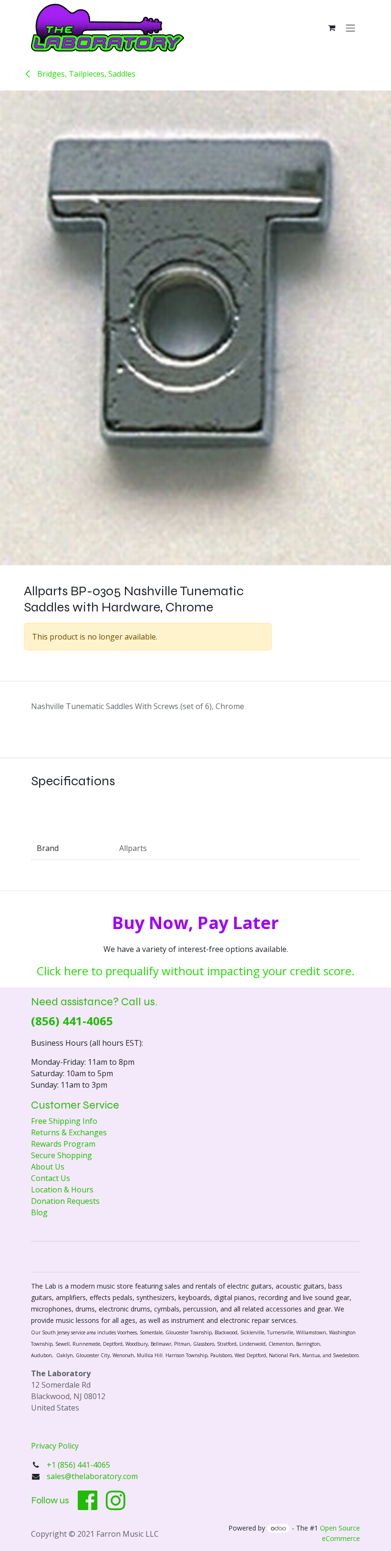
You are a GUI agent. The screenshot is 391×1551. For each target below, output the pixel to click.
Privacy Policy (55, 1446)
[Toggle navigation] (350, 28)
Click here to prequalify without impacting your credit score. (196, 971)
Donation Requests (65, 1201)
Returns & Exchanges (69, 1132)
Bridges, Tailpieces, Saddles (85, 74)
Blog (39, 1212)
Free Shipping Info (64, 1121)
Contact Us (50, 1178)
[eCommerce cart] (331, 27)
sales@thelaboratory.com (92, 1476)
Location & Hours (62, 1189)
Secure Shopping (61, 1155)
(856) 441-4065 (72, 1021)
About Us (47, 1166)
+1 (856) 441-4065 (79, 1465)
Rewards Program (63, 1144)
